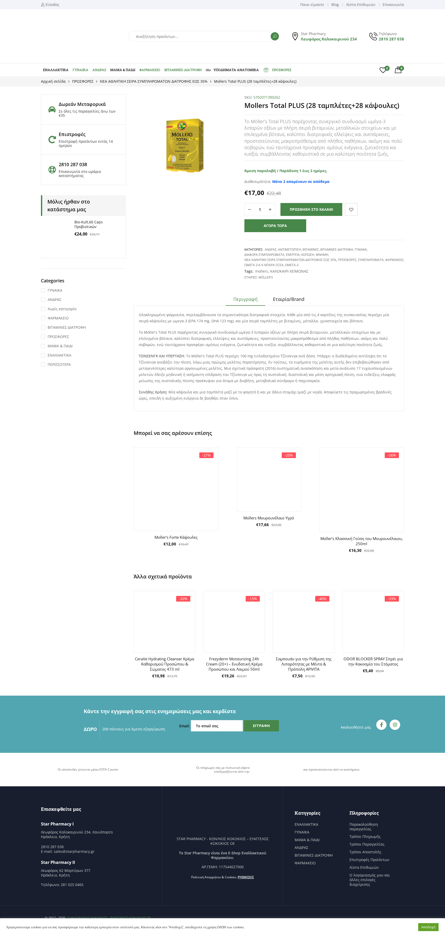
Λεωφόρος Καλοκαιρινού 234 (329, 38)
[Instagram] (395, 725)
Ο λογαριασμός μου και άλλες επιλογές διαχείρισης (369, 880)
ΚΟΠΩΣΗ (307, 254)
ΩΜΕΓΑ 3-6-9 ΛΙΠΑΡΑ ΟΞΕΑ (264, 265)
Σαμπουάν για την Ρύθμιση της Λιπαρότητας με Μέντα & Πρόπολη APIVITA (303, 664)
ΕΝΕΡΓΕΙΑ (293, 254)
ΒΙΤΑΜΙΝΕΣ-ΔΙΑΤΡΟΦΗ (183, 70)
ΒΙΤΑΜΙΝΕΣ (311, 249)
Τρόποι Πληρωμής (365, 836)
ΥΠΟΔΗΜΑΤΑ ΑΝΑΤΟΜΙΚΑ (236, 70)
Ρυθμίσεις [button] (246, 877)
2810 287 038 (391, 38)
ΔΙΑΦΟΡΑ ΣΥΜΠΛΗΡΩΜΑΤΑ (264, 254)
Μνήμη (322, 254)
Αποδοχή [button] (428, 927)
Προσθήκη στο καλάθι (311, 209)
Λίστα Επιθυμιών (364, 867)
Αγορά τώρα (275, 225)
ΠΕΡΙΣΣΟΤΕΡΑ (59, 364)
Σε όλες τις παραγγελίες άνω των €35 (87, 113)
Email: (185, 725)
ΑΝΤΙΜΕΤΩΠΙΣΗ (289, 249)
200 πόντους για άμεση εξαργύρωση (133, 729)
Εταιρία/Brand (288, 299)
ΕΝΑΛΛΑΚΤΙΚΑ (56, 70)
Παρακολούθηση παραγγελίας (363, 826)
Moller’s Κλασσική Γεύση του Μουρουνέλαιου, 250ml (361, 541)
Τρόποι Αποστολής (365, 852)
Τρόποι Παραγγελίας (366, 844)
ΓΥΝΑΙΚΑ (80, 70)
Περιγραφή (245, 299)
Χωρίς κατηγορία (62, 308)
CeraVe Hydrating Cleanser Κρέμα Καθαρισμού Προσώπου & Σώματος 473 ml (164, 664)
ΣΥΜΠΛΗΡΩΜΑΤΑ (371, 260)
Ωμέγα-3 (291, 265)
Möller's (266, 277)
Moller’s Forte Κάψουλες (176, 537)
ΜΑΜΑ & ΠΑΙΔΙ (122, 70)
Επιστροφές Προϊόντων (369, 859)
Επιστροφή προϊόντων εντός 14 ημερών (86, 143)
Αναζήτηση (275, 36)
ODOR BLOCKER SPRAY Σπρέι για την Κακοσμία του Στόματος (373, 661)
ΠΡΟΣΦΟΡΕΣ (281, 70)
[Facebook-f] (381, 725)
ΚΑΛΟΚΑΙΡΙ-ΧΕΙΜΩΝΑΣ (289, 271)
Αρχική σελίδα (53, 81)
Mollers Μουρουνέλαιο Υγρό (268, 517)
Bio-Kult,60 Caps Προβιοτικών (88, 224)
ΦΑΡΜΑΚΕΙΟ (149, 70)
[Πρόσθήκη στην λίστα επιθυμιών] (351, 209)
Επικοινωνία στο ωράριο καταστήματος (80, 173)
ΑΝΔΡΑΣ (99, 70)
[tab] (245, 301)
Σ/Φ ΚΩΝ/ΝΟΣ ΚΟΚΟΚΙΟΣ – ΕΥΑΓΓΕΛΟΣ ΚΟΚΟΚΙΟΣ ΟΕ (109, 917)
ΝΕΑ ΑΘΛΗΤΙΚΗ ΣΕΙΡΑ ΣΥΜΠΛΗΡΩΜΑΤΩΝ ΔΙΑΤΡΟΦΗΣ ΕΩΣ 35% (154, 81)
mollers (261, 271)
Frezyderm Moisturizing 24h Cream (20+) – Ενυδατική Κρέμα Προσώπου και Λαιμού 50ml (234, 664)
